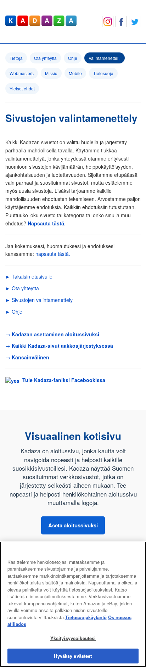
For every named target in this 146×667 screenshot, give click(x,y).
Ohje (72, 58)
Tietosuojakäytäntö (86, 617)
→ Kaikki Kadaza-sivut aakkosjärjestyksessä (59, 345)
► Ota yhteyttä (22, 288)
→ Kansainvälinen (27, 357)
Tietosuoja (103, 73)
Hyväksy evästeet (73, 655)
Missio (51, 73)
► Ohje (13, 311)
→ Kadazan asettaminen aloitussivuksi (52, 334)
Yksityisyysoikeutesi (73, 638)
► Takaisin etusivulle (28, 276)
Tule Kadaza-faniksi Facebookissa (62, 379)
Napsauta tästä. (47, 223)
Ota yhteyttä (45, 58)
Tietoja (16, 58)
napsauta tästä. (52, 253)
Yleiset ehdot (22, 88)
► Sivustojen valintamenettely (39, 299)
